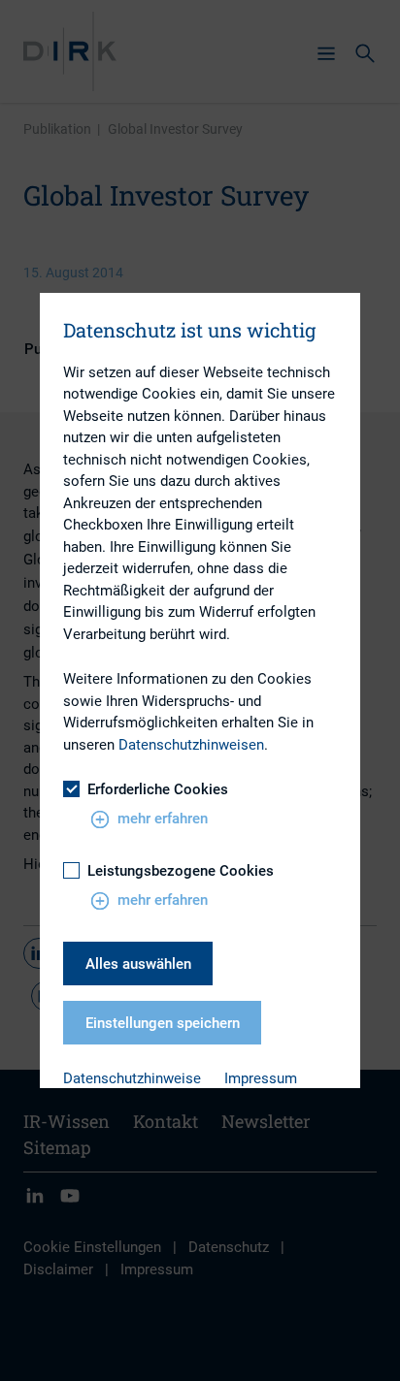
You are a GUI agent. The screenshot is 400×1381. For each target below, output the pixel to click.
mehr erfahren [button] (162, 818)
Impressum (260, 1078)
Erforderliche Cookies (157, 789)
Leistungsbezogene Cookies (180, 871)
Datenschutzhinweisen (191, 745)
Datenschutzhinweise (132, 1078)
